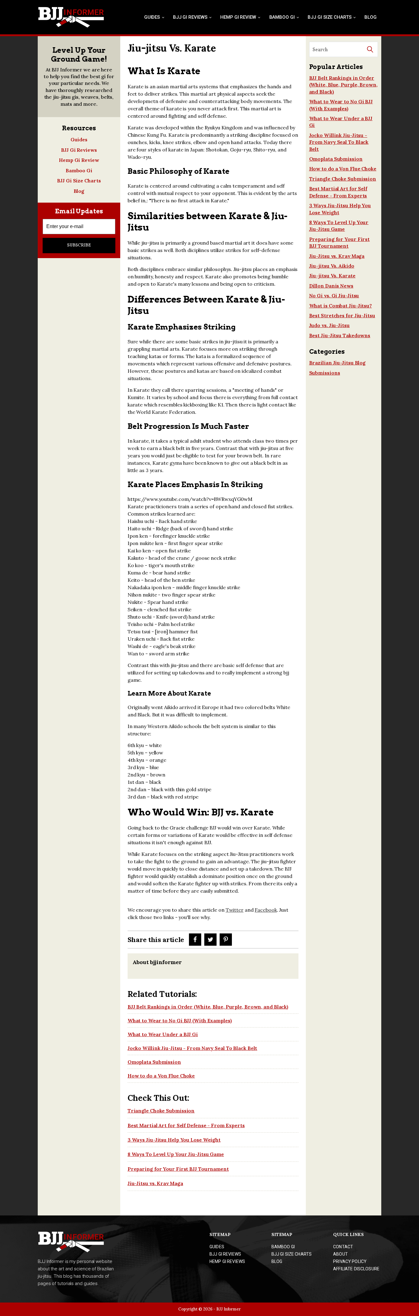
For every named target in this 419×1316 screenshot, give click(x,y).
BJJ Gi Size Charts (329, 17)
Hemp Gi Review (238, 17)
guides (217, 1246)
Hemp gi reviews (227, 1261)
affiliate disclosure (356, 1268)
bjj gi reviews (225, 1254)
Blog (370, 17)
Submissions (324, 373)
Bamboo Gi (282, 17)
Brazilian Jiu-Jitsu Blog (337, 363)
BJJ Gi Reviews (190, 17)
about (340, 1254)
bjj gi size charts (291, 1254)
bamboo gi (283, 1246)
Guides (152, 17)
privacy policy (350, 1261)
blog (277, 1261)
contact (343, 1246)
